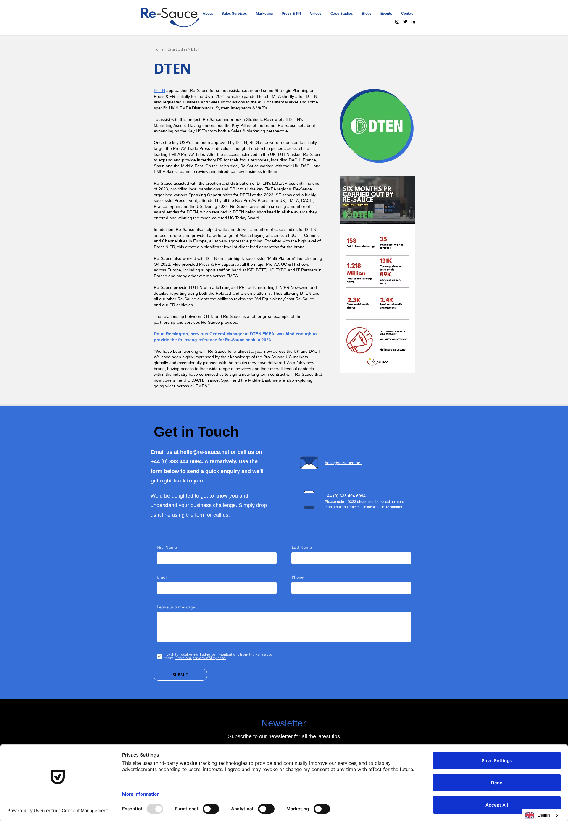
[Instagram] (397, 21)
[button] (234, 13)
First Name (167, 548)
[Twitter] (405, 21)
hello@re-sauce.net (204, 452)
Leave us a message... (178, 607)
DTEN (159, 90)
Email (162, 577)
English (543, 815)
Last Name (302, 548)
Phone (298, 577)
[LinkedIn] (413, 21)
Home (159, 49)
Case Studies (177, 49)
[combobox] (542, 815)
